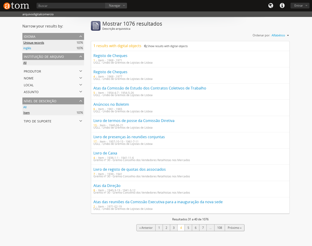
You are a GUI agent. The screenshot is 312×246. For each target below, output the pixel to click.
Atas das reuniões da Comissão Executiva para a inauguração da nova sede (158, 201)
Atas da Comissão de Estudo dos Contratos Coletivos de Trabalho (149, 88)
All (24, 63)
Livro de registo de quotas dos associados (129, 169)
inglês (27, 48)
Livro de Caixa (105, 153)
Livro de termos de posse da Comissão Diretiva (134, 120)
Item (26, 113)
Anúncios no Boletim (111, 104)
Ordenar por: (261, 35)
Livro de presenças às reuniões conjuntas (129, 136)
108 (219, 228)
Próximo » (234, 228)
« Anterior (146, 228)
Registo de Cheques (110, 55)
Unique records (33, 43)
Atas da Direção (107, 185)
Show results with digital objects (167, 46)
